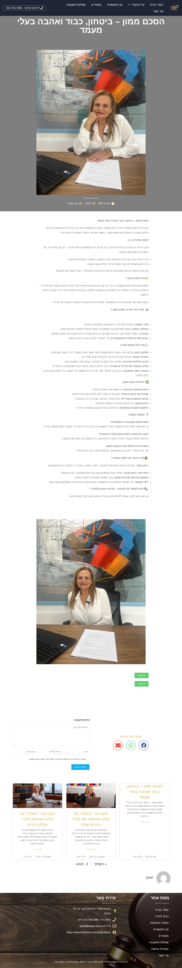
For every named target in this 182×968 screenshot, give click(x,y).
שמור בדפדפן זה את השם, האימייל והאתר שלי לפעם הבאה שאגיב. (57, 759)
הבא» (80, 864)
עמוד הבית (156, 4)
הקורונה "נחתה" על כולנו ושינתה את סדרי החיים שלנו (91, 819)
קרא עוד (144, 821)
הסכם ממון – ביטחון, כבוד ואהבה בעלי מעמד (144, 792)
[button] (144, 745)
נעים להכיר (162, 916)
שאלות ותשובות (76, 4)
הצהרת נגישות (160, 948)
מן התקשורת (114, 4)
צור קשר (158, 11)
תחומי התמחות (159, 922)
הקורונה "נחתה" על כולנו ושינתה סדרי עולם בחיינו (37, 819)
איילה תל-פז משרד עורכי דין (96, 962)
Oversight (59, 962)
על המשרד (137, 4)
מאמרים (96, 4)
